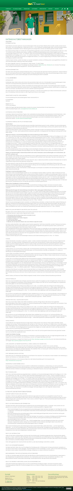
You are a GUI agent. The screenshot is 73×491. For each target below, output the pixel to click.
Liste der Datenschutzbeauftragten (24, 118)
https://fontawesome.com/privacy (14, 360)
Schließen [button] (69, 488)
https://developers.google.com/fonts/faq (41, 339)
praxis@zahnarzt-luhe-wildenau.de (29, 108)
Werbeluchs (49, 65)
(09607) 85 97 (9, 481)
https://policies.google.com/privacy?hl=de (21, 340)
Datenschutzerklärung (26, 489)
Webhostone (41, 65)
